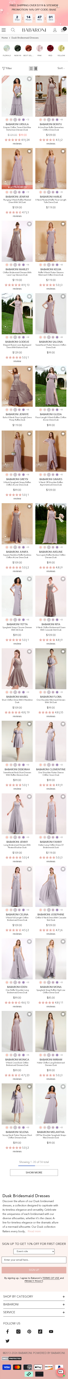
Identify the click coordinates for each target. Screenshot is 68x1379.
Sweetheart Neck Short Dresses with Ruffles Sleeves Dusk (17, 774)
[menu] (4, 30)
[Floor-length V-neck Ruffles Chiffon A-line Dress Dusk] (50, 386)
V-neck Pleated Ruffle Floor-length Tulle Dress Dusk (50, 201)
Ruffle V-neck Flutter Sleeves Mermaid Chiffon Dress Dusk (51, 274)
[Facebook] (7, 1331)
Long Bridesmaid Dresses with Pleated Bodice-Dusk (17, 846)
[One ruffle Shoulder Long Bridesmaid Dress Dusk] (17, 958)
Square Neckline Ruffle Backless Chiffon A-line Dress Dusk (17, 556)
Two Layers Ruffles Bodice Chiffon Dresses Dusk (50, 556)
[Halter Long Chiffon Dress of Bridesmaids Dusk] (50, 814)
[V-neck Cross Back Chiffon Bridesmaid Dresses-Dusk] (17, 1031)
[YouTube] (51, 1331)
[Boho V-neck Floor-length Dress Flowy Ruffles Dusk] (17, 386)
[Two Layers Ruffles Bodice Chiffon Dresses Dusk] (50, 523)
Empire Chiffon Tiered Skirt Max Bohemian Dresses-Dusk (17, 129)
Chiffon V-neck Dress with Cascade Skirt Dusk (50, 919)
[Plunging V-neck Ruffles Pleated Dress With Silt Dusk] (17, 168)
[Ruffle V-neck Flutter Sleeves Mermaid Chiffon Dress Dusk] (50, 241)
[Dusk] (15, 119)
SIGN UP (34, 1270)
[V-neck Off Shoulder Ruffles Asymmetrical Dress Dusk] (50, 451)
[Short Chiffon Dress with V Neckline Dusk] (17, 668)
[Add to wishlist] (29, 78)
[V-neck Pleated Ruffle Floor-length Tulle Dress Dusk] (50, 168)
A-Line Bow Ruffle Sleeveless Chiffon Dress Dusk (50, 129)
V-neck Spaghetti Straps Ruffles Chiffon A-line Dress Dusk (17, 484)
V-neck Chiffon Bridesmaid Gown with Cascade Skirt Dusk (51, 629)
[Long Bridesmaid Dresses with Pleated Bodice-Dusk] (17, 814)
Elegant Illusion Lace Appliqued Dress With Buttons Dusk (17, 346)
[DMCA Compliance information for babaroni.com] (34, 1358)
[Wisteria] (19, 119)
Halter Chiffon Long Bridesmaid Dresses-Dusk (51, 1064)
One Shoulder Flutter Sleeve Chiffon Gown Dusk (51, 774)
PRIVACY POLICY (34, 1281)
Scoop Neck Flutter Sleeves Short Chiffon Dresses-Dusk (17, 1136)
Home (5, 38)
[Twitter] (7, 1341)
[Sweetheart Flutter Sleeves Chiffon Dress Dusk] (50, 313)
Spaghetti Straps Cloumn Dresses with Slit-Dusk (17, 629)
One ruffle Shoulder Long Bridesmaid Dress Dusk (17, 991)
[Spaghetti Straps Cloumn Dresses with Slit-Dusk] (17, 596)
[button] (7, 49)
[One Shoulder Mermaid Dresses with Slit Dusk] (50, 668)
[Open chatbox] (60, 1372)
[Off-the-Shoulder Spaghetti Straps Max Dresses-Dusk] (50, 1104)
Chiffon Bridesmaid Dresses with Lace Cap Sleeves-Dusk (17, 274)
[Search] (13, 30)
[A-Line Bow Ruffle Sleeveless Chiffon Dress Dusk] (50, 96)
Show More (34, 1172)
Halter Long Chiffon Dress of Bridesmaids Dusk (50, 846)
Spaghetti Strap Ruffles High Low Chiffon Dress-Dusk (50, 991)
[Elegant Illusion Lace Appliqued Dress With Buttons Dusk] (17, 313)
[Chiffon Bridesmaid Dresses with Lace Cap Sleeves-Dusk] (17, 241)
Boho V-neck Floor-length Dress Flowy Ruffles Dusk (17, 419)
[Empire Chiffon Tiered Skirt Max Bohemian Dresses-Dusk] (17, 96)
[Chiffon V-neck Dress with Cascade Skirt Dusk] (50, 886)
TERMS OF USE (51, 1278)
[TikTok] (40, 1331)
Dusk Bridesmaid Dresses (25, 38)
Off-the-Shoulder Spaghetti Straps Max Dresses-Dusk (51, 1136)
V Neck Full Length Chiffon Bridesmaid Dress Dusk (17, 919)
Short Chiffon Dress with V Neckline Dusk (17, 701)
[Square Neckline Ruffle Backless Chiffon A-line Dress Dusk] (17, 523)
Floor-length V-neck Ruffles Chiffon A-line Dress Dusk (50, 419)
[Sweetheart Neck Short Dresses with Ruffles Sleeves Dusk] (17, 741)
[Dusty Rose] (11, 119)
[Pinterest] (29, 1331)
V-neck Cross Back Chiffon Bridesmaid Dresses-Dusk (17, 1064)
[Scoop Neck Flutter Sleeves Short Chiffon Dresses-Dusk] (17, 1104)
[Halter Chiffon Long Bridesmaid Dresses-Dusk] (50, 1031)
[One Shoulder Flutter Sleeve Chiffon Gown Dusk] (50, 741)
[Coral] (7, 119)
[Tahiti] (23, 119)
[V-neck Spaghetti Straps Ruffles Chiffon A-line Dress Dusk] (17, 451)
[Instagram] (18, 1331)
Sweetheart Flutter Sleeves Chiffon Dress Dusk (50, 346)
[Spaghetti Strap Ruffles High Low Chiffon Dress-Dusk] (50, 958)
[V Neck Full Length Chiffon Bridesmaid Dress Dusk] (17, 886)
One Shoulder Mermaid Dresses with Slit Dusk (50, 701)
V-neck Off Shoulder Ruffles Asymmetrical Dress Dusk (51, 484)
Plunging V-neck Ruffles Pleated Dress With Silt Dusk (17, 201)
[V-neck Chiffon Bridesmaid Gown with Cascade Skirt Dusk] (50, 596)
